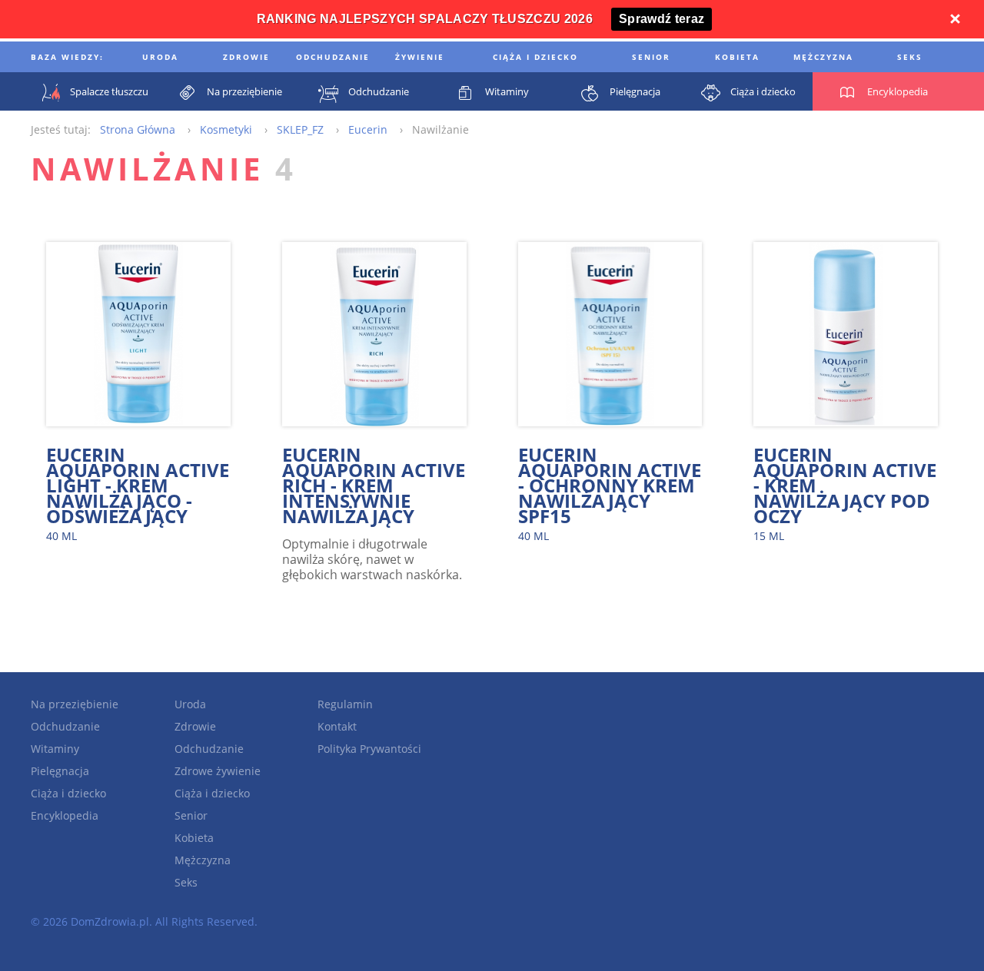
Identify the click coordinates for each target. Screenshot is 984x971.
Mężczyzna (203, 860)
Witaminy (55, 748)
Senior (191, 815)
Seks (186, 882)
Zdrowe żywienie (218, 771)
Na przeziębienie (74, 704)
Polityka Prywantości (369, 748)
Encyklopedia (64, 815)
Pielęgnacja (60, 771)
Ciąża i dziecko (68, 793)
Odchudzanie (65, 726)
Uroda (190, 704)
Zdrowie (195, 726)
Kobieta (194, 837)
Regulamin (345, 704)
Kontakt (337, 726)
